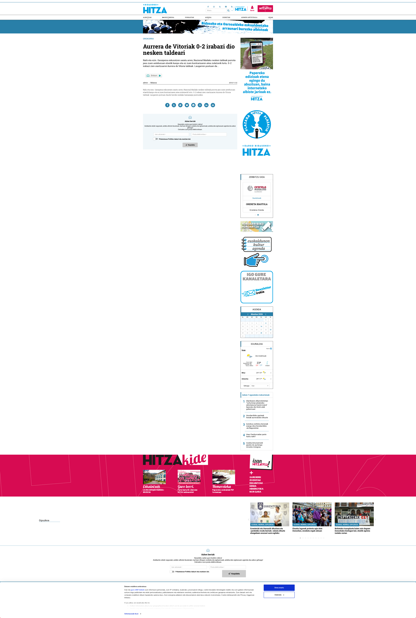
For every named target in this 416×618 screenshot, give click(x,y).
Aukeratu (278, 595)
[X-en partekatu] (174, 105)
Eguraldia (257, 344)
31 (262, 320)
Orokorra (148, 38)
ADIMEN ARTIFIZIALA (249, 17)
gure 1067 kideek (137, 590)
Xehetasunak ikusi (131, 614)
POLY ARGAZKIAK (257, 204)
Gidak (270, 17)
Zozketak (226, 17)
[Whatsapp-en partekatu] (200, 105)
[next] (265, 314)
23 (270, 329)
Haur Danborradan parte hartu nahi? (256, 435)
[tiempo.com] (271, 348)
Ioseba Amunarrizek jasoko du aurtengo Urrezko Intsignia (254, 445)
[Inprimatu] (213, 105)
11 (234, 83)
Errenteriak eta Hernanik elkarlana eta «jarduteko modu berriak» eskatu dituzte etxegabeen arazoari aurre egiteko (267, 530)
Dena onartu (279, 588)
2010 (230, 83)
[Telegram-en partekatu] (193, 105)
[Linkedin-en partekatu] (206, 105)
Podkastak (189, 17)
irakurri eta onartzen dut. (175, 139)
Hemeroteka (256, 489)
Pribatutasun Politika (166, 139)
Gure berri (255, 477)
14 (261, 326)
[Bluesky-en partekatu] (187, 105)
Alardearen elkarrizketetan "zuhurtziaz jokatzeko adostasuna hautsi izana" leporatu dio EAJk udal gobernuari (257, 405)
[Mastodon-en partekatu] (180, 105)
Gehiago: (247, 386)
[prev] (247, 314)
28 (261, 333)
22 (236, 83)
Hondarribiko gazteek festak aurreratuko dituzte (257, 416)
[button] (260, 386)
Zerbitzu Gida (257, 177)
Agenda (208, 17)
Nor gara (255, 492)
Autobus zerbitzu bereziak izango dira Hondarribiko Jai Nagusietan (257, 426)
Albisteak (147, 17)
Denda (252, 486)
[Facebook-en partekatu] (167, 105)
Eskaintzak (256, 483)
